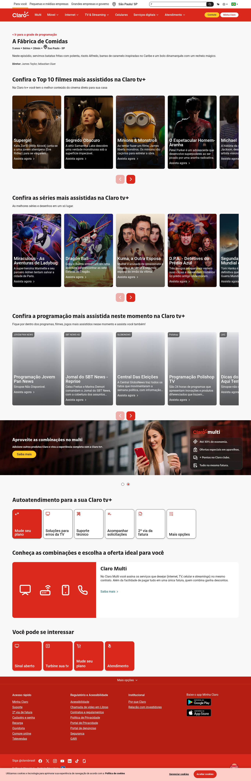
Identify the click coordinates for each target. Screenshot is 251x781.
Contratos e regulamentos (87, 712)
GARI (73, 738)
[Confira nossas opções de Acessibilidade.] (225, 4)
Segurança (77, 733)
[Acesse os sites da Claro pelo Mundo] (235, 4)
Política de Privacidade (85, 717)
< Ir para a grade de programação (34, 34)
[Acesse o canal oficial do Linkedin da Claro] (69, 761)
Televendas (19, 738)
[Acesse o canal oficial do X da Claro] (47, 761)
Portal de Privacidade (84, 723)
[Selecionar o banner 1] (122, 484)
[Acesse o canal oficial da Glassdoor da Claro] (84, 761)
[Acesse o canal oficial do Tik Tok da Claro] (77, 761)
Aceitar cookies (205, 774)
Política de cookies (115, 773)
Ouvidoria (18, 728)
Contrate (212, 15)
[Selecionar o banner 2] (128, 484)
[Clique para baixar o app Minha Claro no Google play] (199, 702)
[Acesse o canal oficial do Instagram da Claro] (55, 761)
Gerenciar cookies (179, 774)
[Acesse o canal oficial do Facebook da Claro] (40, 761)
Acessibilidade (79, 702)
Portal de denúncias (83, 728)
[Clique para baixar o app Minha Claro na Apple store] (199, 713)
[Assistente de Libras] (218, 4)
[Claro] (22, 14)
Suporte (17, 707)
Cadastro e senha (23, 717)
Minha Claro (229, 15)
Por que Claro (137, 702)
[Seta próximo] (130, 179)
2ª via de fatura (22, 712)
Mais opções (125, 680)
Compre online (21, 733)
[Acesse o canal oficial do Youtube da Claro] (62, 761)
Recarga (17, 723)
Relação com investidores (145, 707)
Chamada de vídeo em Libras (89, 707)
